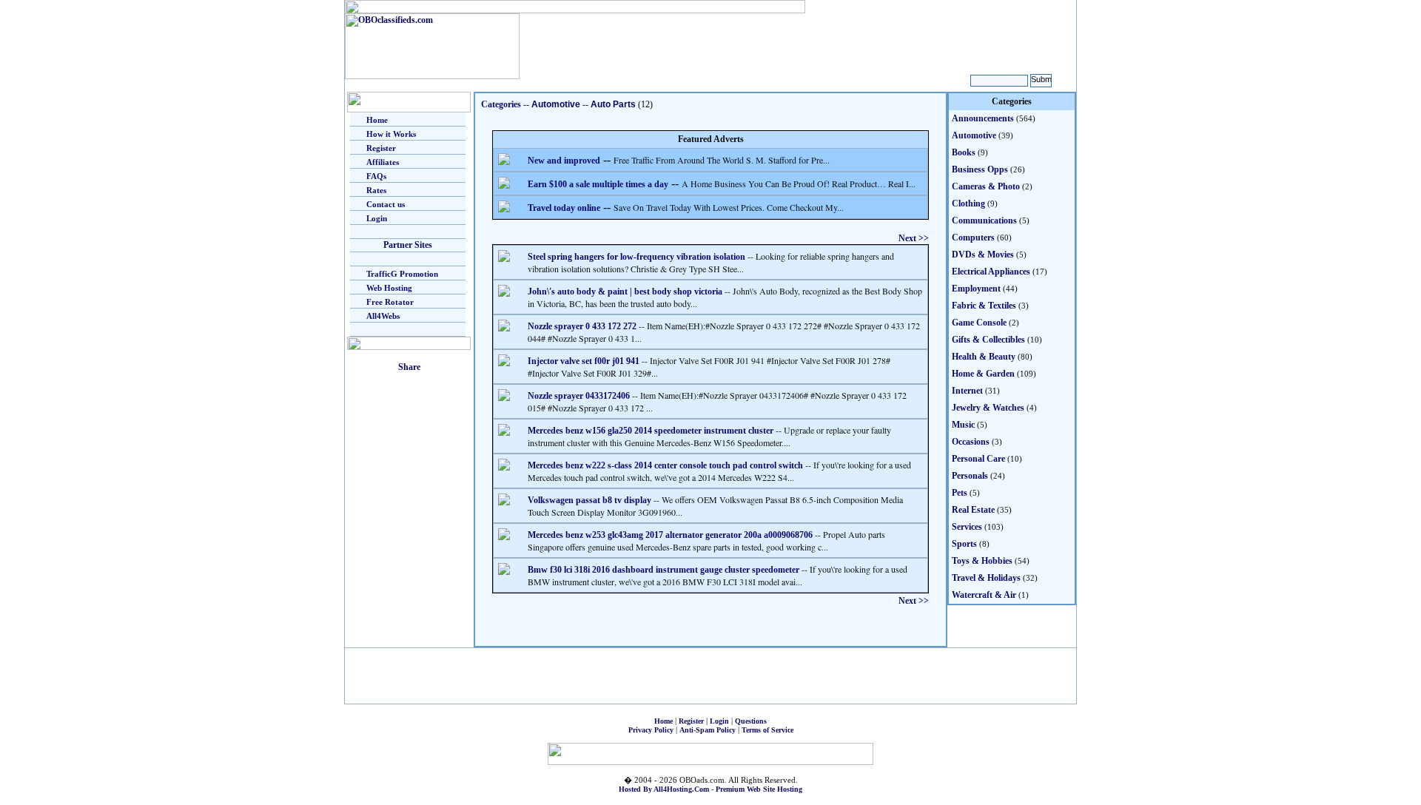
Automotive (555, 104)
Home (377, 119)
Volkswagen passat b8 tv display (589, 500)
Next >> (913, 238)
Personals (970, 476)
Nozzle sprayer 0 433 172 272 (582, 326)
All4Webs (383, 315)
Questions (751, 721)
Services (967, 527)
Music (963, 425)
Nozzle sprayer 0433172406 (579, 396)
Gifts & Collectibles (988, 339)
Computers (973, 237)
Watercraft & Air (984, 595)
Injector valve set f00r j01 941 (583, 361)
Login (376, 218)
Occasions (971, 442)
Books (963, 152)
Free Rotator (390, 301)
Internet (967, 390)
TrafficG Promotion (402, 273)
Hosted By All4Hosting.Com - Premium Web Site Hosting (710, 789)
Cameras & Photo (986, 186)
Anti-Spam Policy (707, 730)
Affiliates (382, 162)
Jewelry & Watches (988, 407)
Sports (964, 544)
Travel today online (564, 208)
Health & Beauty (983, 356)
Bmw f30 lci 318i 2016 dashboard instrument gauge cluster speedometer (663, 570)
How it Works (391, 133)
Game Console (979, 322)
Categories (501, 104)
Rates (376, 190)
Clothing (968, 203)
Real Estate (973, 510)
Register (381, 148)
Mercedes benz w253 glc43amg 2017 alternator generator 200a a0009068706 (670, 535)
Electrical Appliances (991, 271)
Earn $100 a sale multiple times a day (598, 184)
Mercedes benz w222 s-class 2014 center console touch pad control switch (665, 465)
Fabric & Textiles (984, 305)
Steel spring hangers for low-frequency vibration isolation (636, 257)
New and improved (564, 160)
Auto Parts (613, 104)
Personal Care (978, 459)
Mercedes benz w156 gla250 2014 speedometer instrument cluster (650, 430)
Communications (984, 220)
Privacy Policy (650, 730)
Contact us (385, 204)
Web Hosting (389, 287)
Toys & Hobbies (982, 561)
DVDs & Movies (983, 254)
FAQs (376, 176)
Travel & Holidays (986, 578)
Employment (976, 288)
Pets (959, 493)
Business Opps (980, 169)
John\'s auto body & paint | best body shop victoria (625, 291)
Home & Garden (983, 373)
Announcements (983, 118)
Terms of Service (767, 730)
